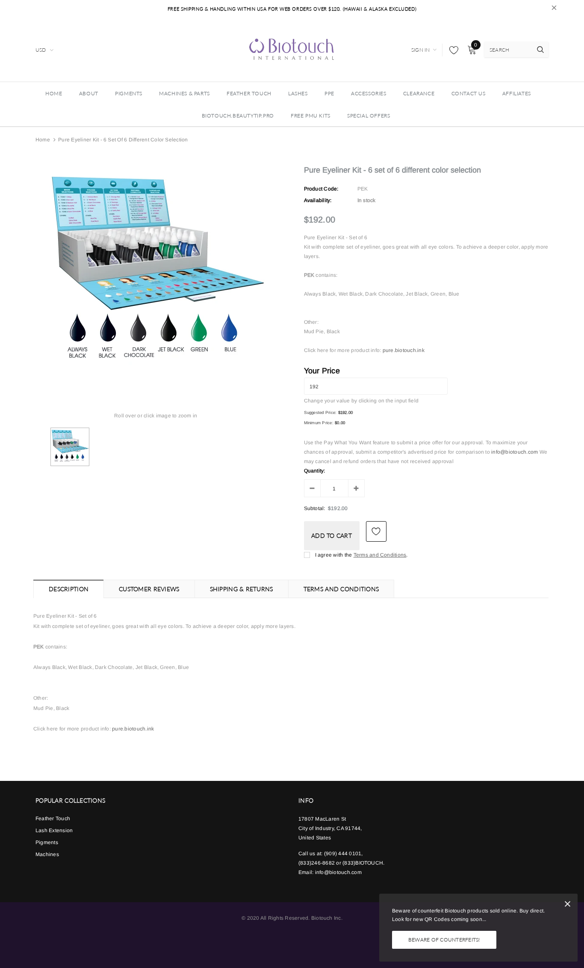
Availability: (318, 200)
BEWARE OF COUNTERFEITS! (444, 939)
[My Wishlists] (451, 50)
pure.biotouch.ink (404, 350)
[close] (554, 9)
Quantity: (314, 471)
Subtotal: (314, 508)
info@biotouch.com (515, 452)
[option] (155, 274)
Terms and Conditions (380, 555)
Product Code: (321, 189)
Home (42, 140)
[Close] (567, 905)
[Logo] (292, 49)
